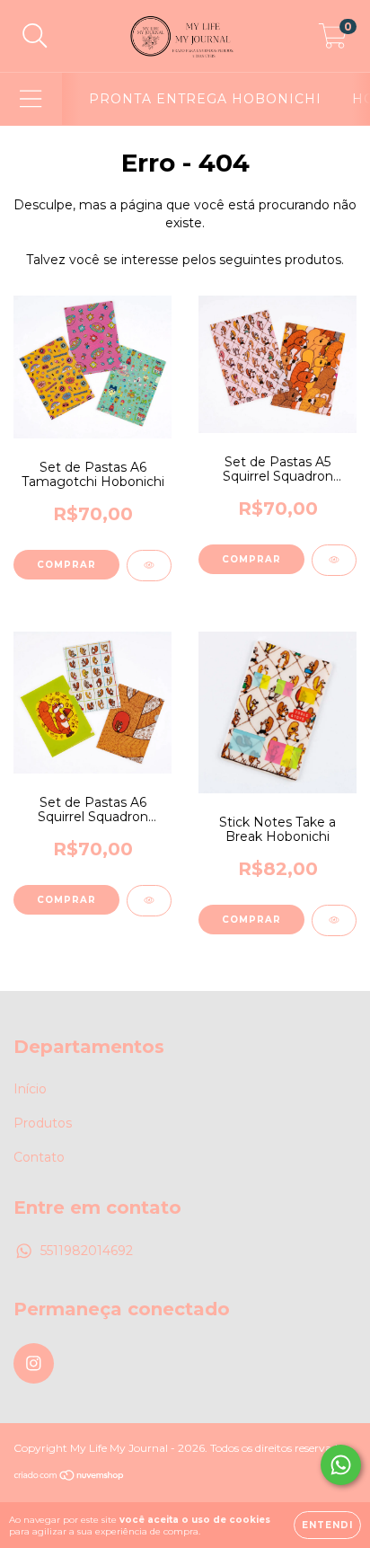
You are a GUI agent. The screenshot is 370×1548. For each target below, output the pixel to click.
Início (30, 1089)
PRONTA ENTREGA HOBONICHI (205, 99)
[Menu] (31, 99)
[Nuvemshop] (69, 1477)
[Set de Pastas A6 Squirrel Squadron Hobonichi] (149, 900)
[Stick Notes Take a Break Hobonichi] (334, 920)
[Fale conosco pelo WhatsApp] (341, 1465)
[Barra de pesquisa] (35, 36)
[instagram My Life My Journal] (33, 1363)
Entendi (327, 1525)
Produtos (42, 1123)
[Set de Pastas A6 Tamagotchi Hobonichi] (149, 565)
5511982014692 (86, 1251)
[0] (333, 40)
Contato (39, 1157)
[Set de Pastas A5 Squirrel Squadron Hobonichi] (334, 560)
